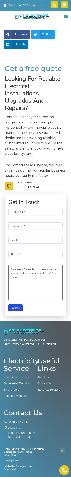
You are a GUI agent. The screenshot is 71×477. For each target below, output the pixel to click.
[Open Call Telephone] (64, 470)
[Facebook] (62, 450)
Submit (15, 307)
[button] (65, 16)
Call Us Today (26, 182)
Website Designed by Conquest (18, 468)
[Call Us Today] (9, 186)
